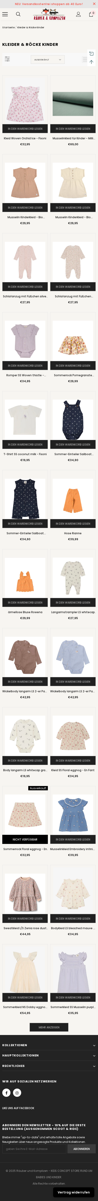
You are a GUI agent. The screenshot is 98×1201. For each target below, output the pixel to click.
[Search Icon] (18, 14)
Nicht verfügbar (25, 839)
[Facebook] (6, 1093)
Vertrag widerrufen (74, 1192)
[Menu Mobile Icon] (5, 14)
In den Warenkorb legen (25, 129)
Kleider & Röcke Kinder (30, 27)
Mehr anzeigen (49, 1027)
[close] (94, 4)
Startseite (8, 27)
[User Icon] (78, 14)
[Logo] (49, 14)
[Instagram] (17, 1093)
